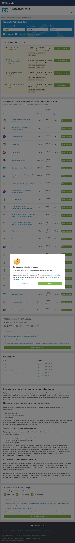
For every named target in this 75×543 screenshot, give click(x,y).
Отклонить (25, 283)
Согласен (50, 283)
